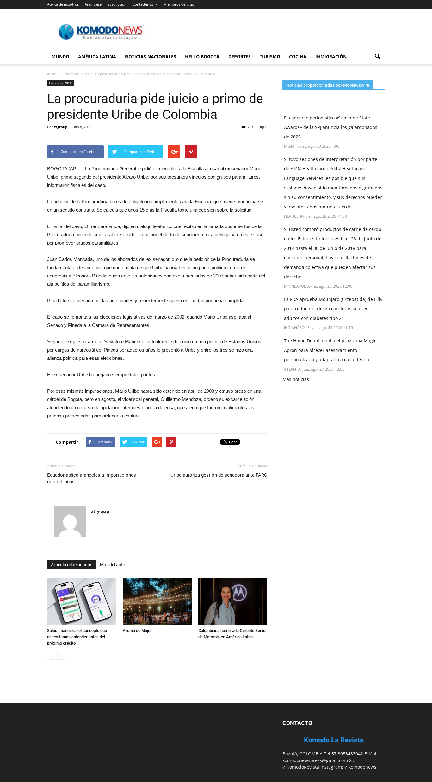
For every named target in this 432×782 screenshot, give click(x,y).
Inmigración (331, 57)
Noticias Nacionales (150, 57)
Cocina (297, 57)
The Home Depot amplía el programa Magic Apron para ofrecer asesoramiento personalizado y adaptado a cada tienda (330, 350)
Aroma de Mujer (137, 630)
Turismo (270, 57)
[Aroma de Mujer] (157, 601)
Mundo (60, 57)
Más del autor (113, 564)
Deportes (239, 57)
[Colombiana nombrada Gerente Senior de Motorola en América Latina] (232, 601)
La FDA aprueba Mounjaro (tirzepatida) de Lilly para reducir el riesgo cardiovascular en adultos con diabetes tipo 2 (333, 308)
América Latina (97, 57)
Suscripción (117, 4)
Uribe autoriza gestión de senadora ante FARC (218, 475)
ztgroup (60, 126)
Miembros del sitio (179, 4)
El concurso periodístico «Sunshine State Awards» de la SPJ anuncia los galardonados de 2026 (330, 127)
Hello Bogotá (202, 57)
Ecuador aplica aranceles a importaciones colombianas (91, 478)
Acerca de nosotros (63, 4)
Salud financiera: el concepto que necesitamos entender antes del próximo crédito (77, 636)
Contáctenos (143, 4)
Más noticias (295, 379)
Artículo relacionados (71, 564)
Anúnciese (93, 4)
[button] (377, 56)
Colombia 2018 (60, 83)
